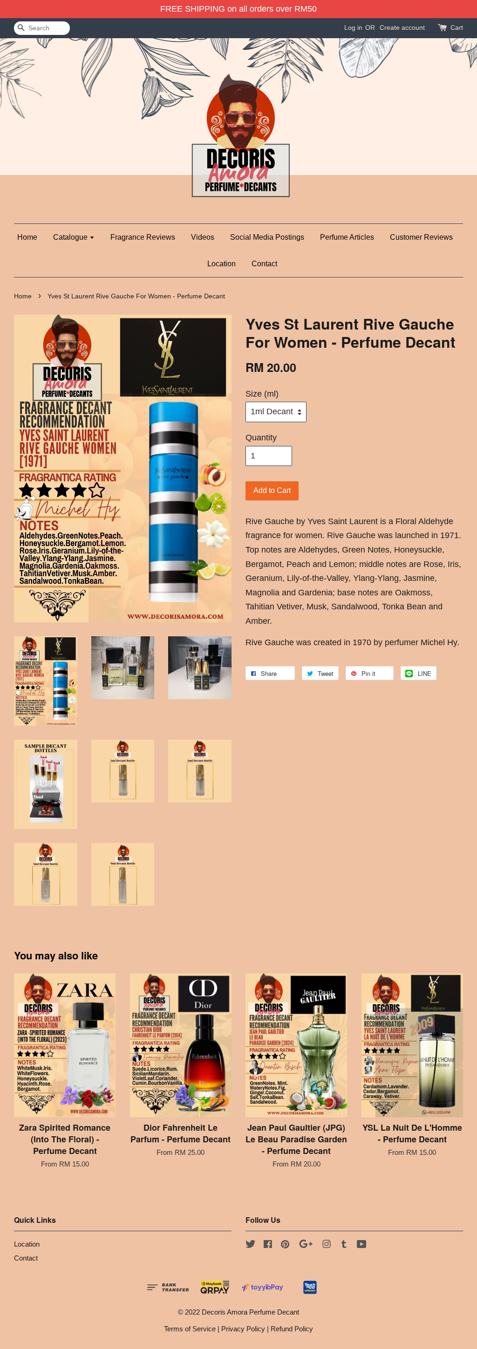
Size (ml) (262, 393)
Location (221, 264)
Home (27, 237)
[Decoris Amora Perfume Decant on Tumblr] (344, 1245)
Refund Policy (292, 1329)
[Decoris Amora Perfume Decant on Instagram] (326, 1245)
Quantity (261, 437)
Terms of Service (190, 1329)
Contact (264, 264)
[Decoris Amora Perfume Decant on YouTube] (361, 1245)
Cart (456, 27)
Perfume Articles (347, 237)
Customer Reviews (421, 237)
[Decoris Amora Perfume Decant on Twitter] (250, 1245)
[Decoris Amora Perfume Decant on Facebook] (268, 1245)
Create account (402, 27)
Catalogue (71, 237)
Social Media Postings (267, 237)
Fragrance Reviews (142, 237)
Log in (353, 27)
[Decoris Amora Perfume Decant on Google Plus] (305, 1245)
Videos (202, 237)
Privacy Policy (243, 1329)
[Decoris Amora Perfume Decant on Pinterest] (285, 1245)
